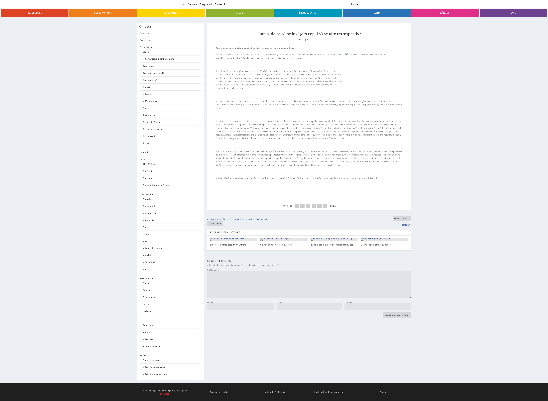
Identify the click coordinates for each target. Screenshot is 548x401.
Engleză (146, 87)
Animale (147, 199)
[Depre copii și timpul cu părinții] (384, 239)
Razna (376, 12)
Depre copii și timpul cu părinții (376, 244)
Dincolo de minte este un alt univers (228, 244)
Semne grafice (150, 136)
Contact (192, 4)
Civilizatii (149, 220)
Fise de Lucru (34, 12)
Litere (148, 94)
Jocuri (239, 12)
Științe (146, 143)
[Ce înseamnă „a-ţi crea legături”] (284, 239)
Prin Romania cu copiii (156, 374)
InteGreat (164, 393)
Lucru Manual (103, 12)
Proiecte (149, 339)
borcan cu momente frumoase (343, 101)
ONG (513, 12)
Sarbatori (150, 262)
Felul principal (150, 297)
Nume (211, 302)
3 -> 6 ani (147, 171)
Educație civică (150, 80)
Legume (147, 234)
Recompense (149, 115)
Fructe (146, 227)
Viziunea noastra (151, 346)
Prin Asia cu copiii (151, 360)
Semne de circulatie (152, 129)
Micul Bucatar (308, 12)
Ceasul (146, 51)
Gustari (146, 304)
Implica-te (148, 332)
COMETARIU (213, 269)
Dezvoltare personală (153, 73)
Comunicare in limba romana (159, 58)
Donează (220, 4)
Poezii (146, 108)
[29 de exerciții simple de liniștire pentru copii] (334, 239)
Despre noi (206, 4)
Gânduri (445, 12)
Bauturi (146, 283)
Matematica (151, 101)
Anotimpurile (149, 206)
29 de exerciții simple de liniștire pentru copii (332, 244)
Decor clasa (148, 66)
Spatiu (146, 269)
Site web (348, 302)
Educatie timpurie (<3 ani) (156, 185)
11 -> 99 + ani (149, 164)
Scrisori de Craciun (152, 122)
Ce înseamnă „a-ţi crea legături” (276, 244)
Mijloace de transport (153, 248)
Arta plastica (151, 213)
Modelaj (147, 255)
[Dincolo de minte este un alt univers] (233, 239)
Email (280, 302)
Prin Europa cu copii (155, 367)
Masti (145, 241)
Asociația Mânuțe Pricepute (160, 390)
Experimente (171, 12)
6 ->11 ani (147, 178)
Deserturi (147, 290)
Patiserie (147, 311)
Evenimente (146, 33)
